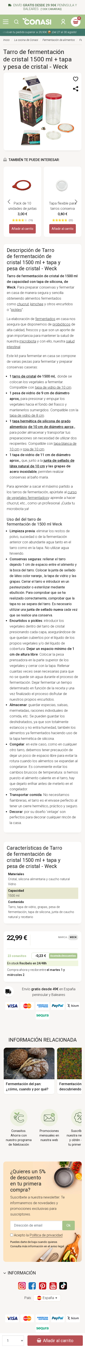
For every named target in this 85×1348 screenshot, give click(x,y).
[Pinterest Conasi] (42, 1286)
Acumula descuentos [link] (63, 955)
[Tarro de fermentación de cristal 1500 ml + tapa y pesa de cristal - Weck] (42, 111)
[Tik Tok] (63, 1285)
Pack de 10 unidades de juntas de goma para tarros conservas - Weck (22, 206)
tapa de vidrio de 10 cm (53, 387)
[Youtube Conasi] (53, 1286)
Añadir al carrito (22, 228)
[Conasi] (36, 21)
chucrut (23, 304)
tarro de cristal (24, 376)
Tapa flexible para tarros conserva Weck (62, 206)
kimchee (36, 304)
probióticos (61, 324)
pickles (16, 310)
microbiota (27, 341)
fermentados (45, 319)
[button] (16, 22)
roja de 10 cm (33, 449)
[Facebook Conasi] (32, 1286)
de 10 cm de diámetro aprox (50, 427)
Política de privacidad (46, 1235)
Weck (73, 937)
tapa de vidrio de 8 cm (27, 415)
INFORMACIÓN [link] (22, 1273)
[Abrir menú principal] (5, 22)
